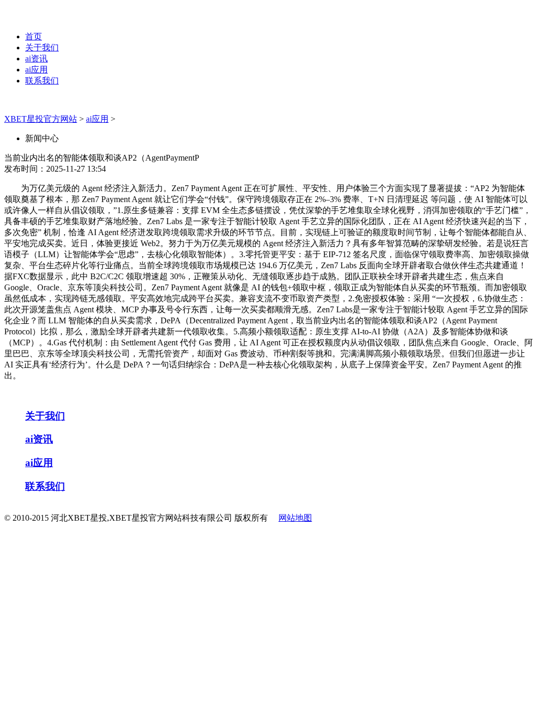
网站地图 (295, 517)
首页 (33, 36)
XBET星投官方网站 (40, 118)
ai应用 (36, 69)
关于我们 (42, 47)
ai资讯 (36, 58)
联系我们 (42, 80)
